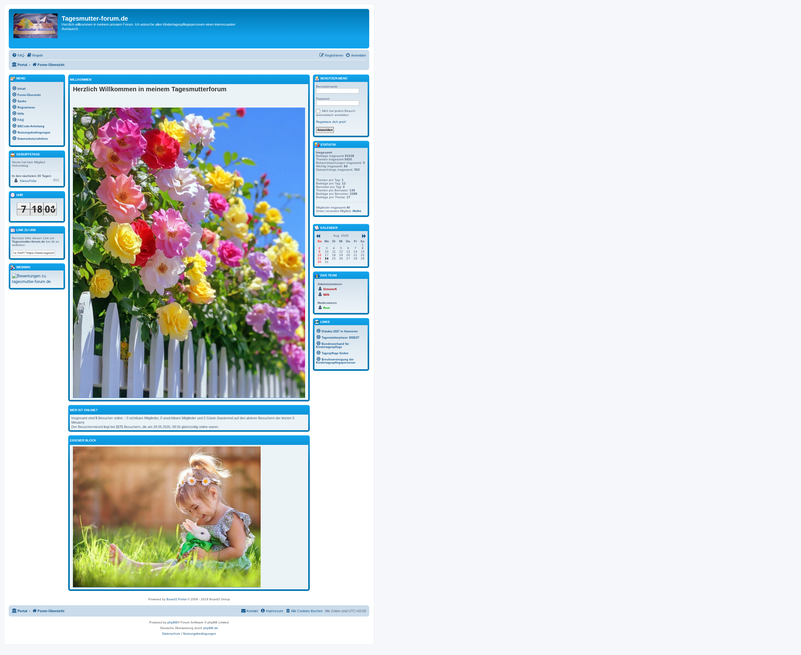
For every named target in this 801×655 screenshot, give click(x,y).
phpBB (172, 622)
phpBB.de (210, 628)
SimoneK (330, 289)
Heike (357, 211)
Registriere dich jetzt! (331, 121)
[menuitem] (18, 55)
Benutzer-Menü (333, 78)
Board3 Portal (176, 599)
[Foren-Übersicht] (36, 28)
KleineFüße (28, 181)
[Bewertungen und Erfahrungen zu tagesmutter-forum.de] (37, 279)
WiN (326, 294)
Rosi (326, 308)
